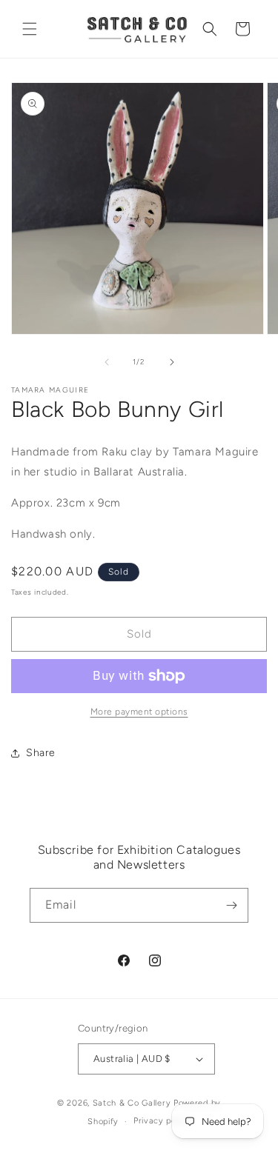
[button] (29, 29)
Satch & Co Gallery (132, 1103)
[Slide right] (172, 362)
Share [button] (41, 752)
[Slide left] (106, 362)
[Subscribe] (231, 905)
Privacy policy (162, 1121)
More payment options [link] (139, 711)
